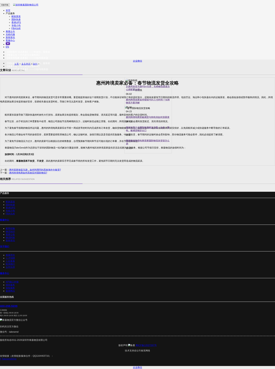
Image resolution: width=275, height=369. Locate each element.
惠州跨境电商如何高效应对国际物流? (28, 173)
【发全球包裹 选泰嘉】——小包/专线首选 (27, 58)
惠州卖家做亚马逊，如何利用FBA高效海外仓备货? (35, 170)
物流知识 (10, 231)
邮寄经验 (10, 228)
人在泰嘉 (10, 261)
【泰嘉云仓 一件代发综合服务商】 (23, 55)
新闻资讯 (10, 37)
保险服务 (10, 288)
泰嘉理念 (10, 255)
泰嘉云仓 (10, 31)
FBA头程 (16, 28)
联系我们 (10, 264)
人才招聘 (10, 258)
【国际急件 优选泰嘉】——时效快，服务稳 (28, 52)
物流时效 (10, 237)
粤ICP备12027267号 (146, 345)
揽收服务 (10, 285)
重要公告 (10, 234)
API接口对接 (12, 282)
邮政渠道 (16, 16)
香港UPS (16, 22)
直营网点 (10, 291)
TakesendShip (10, 359)
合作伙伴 (10, 267)
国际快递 (16, 19)
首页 (8, 10)
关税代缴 (10, 34)
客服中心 (10, 40)
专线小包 (16, 25)
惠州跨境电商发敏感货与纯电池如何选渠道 (147, 117)
